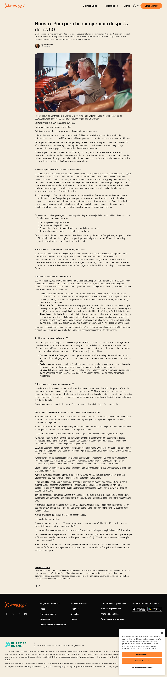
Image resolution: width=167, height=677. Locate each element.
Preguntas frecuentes (50, 603)
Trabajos (74, 609)
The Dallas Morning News (62, 573)
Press (42, 609)
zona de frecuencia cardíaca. (99, 207)
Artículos (75, 614)
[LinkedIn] (25, 613)
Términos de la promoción (112, 619)
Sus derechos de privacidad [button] (113, 603)
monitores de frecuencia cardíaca (50, 207)
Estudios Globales (79, 603)
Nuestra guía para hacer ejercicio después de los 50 (81, 27)
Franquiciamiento (48, 614)
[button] (136, 5)
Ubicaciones (112, 6)
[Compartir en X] (39, 585)
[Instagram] (19, 613)
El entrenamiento (91, 6)
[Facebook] (6, 613)
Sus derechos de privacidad (142, 667)
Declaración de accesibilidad (53, 624)
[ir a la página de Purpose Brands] (16, 644)
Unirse (127, 6)
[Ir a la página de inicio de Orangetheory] (15, 5)
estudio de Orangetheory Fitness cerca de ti (111, 547)
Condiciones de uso (110, 614)
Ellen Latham (87, 135)
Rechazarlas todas (142, 661)
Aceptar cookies (142, 654)
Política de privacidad (111, 608)
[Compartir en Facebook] (36, 585)
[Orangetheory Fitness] (16, 605)
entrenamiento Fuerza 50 (62, 404)
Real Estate (45, 619)
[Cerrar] (162, 633)
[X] (12, 613)
